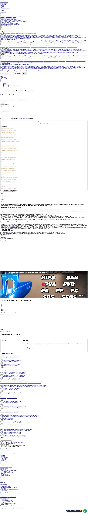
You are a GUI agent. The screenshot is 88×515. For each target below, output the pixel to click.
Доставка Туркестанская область (8, 181)
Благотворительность (4, 8)
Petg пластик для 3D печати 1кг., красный (9, 365)
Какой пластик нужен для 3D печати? (8, 497)
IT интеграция (3, 4)
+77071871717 (3, 12)
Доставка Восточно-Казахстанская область (10, 141)
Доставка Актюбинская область (7, 128)
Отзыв (1, 329)
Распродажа (2, 482)
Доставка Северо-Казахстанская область (9, 177)
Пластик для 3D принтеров (14, 85)
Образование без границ (5, 486)
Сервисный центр (4, 2)
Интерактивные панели (5, 471)
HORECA (2, 485)
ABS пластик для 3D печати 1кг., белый (8, 398)
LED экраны (3, 496)
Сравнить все (17, 370)
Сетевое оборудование (5, 475)
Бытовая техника (3, 469)
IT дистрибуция (3, 3)
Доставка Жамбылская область (7, 145)
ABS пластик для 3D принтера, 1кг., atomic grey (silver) (11, 407)
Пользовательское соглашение (6, 449)
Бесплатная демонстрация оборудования (8, 487)
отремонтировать (47, 233)
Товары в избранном (12, 508)
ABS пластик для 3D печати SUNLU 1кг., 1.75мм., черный (12, 379)
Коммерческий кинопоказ (5, 491)
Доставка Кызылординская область (8, 163)
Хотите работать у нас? (5, 462)
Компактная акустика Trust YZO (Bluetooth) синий (10, 425)
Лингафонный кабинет (5, 498)
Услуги (1, 481)
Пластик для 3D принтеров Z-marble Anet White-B (10, 433)
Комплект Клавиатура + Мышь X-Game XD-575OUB (11, 422)
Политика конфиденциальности (7, 448)
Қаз (3, 10)
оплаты (11, 234)
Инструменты (3, 479)
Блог (1, 9)
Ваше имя (2, 312)
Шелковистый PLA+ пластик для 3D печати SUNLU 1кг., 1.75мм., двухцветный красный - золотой (20, 383)
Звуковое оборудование (5, 478)
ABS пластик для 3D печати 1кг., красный (9, 402)
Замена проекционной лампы (6, 419)
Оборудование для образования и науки (8, 470)
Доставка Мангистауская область (8, 168)
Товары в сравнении (20, 508)
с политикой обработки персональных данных (16, 442)
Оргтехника (2, 476)
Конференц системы (4, 474)
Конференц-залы (3, 490)
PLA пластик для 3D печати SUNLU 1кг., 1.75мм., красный (12, 373)
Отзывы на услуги (4, 461)
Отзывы (2, 6)
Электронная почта (4, 314)
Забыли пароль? (3, 78)
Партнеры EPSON (4, 492)
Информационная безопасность (6, 500)
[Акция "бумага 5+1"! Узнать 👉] (85, 511)
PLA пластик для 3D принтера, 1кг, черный (9, 361)
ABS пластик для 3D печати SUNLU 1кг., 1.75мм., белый (12, 376)
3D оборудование (6, 84)
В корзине (22, 118)
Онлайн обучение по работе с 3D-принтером (9, 489)
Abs (6, 234)
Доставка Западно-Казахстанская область (9, 150)
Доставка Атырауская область (7, 136)
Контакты (2, 7)
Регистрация (3, 77)
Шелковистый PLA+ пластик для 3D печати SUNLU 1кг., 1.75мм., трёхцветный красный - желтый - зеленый (22, 386)
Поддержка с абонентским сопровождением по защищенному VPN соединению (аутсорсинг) (19, 416)
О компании (3, 0)
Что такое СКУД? (4, 499)
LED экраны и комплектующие (6, 472)
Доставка (2, 5)
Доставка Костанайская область (8, 159)
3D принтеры (5, 85)
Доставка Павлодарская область (8, 172)
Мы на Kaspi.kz (3, 484)
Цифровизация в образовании (6, 494)
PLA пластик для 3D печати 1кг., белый (8, 357)
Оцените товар (3, 319)
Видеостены (3, 473)
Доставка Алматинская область (7, 132)
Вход (1, 76)
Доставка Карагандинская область (8, 154)
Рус (1, 10)
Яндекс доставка (4, 186)
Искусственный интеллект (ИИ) (7, 501)
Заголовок (2, 316)
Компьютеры (3, 477)
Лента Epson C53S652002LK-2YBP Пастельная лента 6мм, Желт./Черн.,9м (15, 430)
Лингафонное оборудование (6, 467)
